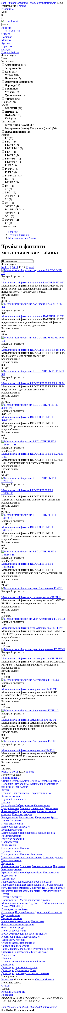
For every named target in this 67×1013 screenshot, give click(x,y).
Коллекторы (8, 881)
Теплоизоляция (35, 884)
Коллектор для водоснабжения (34, 881)
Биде (34, 952)
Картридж (19, 927)
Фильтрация (8, 264)
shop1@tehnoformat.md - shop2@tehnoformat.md (28, 2)
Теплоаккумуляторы (13, 939)
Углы (33, 970)
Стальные (25, 866)
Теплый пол (8, 878)
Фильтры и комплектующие (17, 924)
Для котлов (41, 912)
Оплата (39, 979)
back (4, 267)
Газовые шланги (11, 961)
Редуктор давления (12, 838)
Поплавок (15, 820)
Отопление (7, 912)
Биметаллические (42, 866)
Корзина (6, 27)
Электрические (21, 793)
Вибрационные (24, 805)
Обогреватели (9, 841)
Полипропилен (10, 900)
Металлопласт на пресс (15, 903)
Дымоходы (7, 964)
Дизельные (36, 854)
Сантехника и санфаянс (15, 945)
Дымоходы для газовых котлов (19, 967)
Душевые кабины (42, 948)
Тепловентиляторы (12, 857)
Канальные (36, 783)
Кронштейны (34, 872)
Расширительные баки (14, 909)
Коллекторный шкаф (13, 884)
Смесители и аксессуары (15, 952)
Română (21, 5)
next (31, 267)
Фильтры (6, 927)
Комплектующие (11, 796)
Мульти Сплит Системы (34, 780)
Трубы (5, 893)
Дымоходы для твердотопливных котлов (25, 973)
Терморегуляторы (11, 918)
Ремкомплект (26, 817)
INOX (4, 933)
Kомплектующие (53, 857)
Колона (24, 786)
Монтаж (49, 979)
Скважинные (42, 805)
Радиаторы (7, 863)
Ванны (5, 948)
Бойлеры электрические (15, 826)
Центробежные (10, 808)
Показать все (8, 101)
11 (16, 267)
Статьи (5, 985)
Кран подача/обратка (13, 872)
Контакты (7, 979)
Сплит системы (10, 780)
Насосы (5, 802)
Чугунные (59, 866)
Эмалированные (18, 933)
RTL (44, 887)
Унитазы (42, 952)
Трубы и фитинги (11, 896)
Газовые (6, 793)
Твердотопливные (41, 793)
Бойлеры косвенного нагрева (18, 832)
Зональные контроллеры (15, 921)
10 (13, 267)
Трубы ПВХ (36, 903)
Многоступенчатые (31, 808)
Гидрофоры (8, 805)
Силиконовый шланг (33, 961)
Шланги (6, 958)
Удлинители (22, 970)
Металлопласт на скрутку (35, 900)
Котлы (5, 789)
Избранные (8, 991)
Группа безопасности (13, 799)
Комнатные (37, 921)
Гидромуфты (42, 817)
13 (27, 267)
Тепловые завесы (11, 860)
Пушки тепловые (11, 851)
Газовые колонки (46, 832)
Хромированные (11, 936)
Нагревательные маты (27, 890)
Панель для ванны (21, 948)
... (8, 267)
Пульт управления (12, 823)
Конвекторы (8, 845)
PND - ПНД (16, 906)
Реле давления (9, 817)
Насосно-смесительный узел (24, 887)
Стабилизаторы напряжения (18, 942)
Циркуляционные (25, 811)
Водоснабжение (24, 912)
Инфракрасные (33, 857)
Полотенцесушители (13, 930)
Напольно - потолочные (15, 783)
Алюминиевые (10, 866)
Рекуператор (8, 955)
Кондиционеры (10, 777)
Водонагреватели (11, 829)
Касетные (55, 780)
